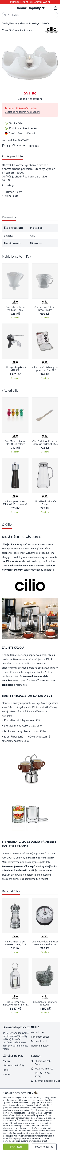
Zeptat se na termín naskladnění (22, 111)
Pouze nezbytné (44, 1146)
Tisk (7, 145)
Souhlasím (16, 1146)
